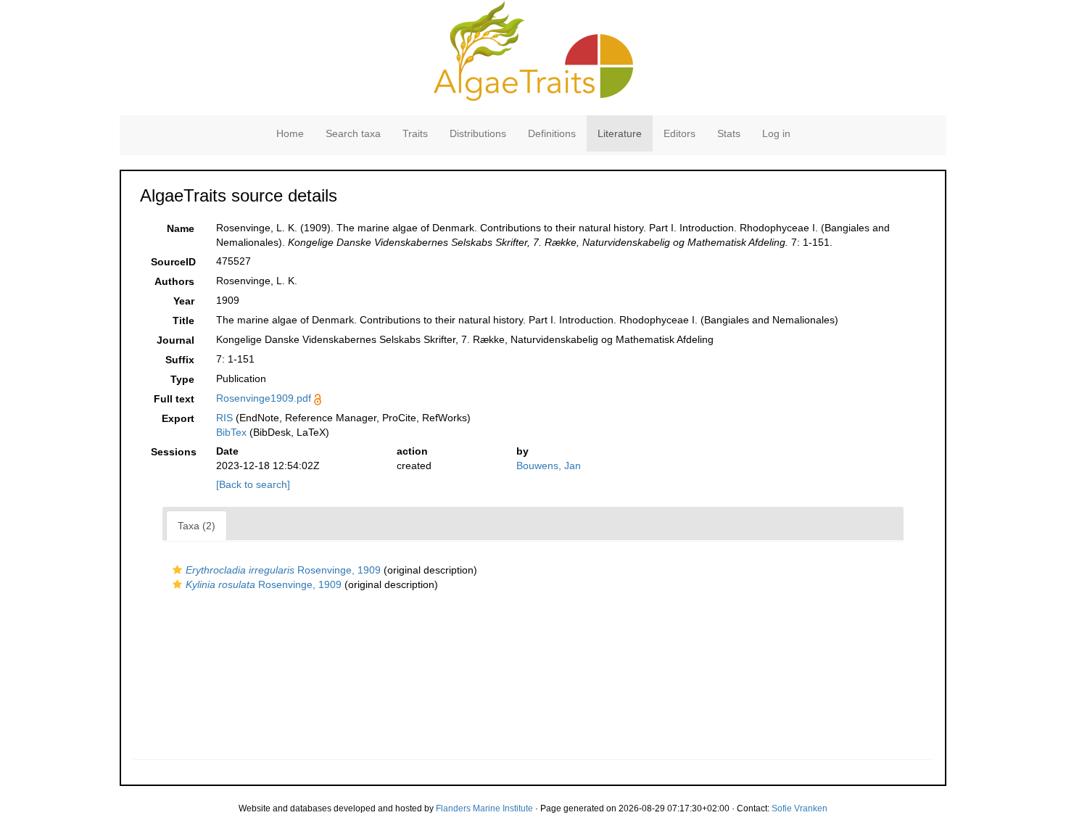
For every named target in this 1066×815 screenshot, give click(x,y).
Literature (620, 133)
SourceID (173, 262)
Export (178, 418)
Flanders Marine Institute (484, 808)
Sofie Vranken (799, 808)
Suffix (179, 359)
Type (182, 379)
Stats (728, 133)
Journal (175, 340)
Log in (776, 133)
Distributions (478, 133)
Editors (679, 133)
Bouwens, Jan (548, 465)
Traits (415, 133)
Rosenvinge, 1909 (283, 570)
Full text (174, 399)
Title (183, 320)
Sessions (174, 452)
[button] (177, 570)
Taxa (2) (196, 525)
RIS (224, 417)
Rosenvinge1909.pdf (263, 398)
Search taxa (353, 133)
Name (180, 228)
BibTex (231, 432)
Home (290, 133)
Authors (174, 281)
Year (183, 301)
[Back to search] (253, 484)
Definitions (552, 133)
